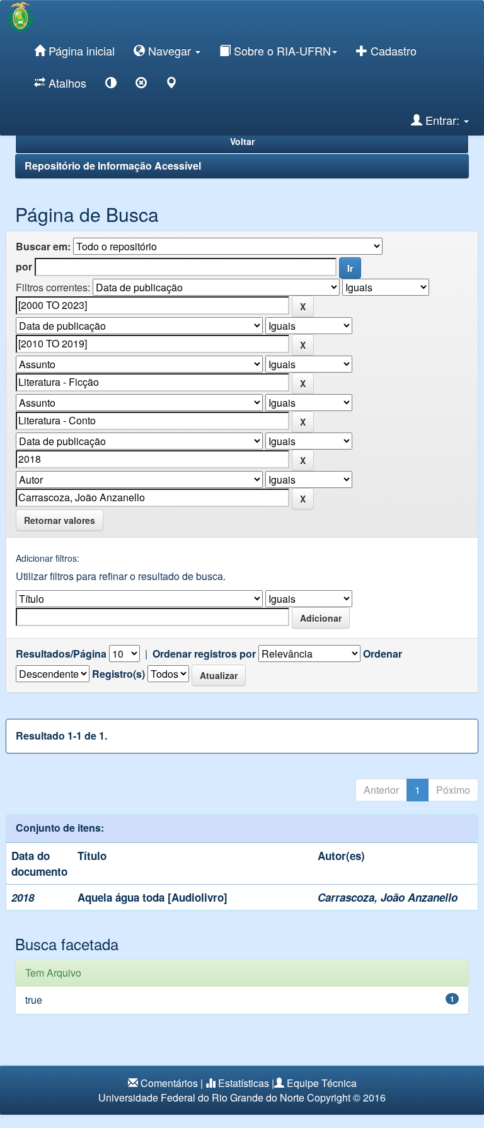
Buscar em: (43, 246)
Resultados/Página (61, 654)
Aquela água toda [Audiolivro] (153, 897)
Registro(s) (118, 674)
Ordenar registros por (204, 654)
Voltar (242, 141)
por (24, 267)
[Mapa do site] (171, 84)
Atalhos (65, 82)
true (33, 999)
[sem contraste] (141, 84)
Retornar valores (59, 520)
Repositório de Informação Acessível (113, 165)
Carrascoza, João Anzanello (388, 897)
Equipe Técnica (322, 1083)
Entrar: (442, 120)
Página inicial (80, 50)
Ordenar (382, 654)
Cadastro (392, 50)
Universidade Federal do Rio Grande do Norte (201, 1097)
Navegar (169, 50)
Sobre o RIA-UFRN (281, 50)
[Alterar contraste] (111, 84)
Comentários (169, 1083)
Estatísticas (243, 1083)
